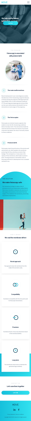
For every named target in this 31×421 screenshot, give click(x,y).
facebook (19, 410)
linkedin (14, 410)
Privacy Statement (11, 414)
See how (10, 23)
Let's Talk (15, 392)
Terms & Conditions (20, 414)
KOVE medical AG (5, 2)
